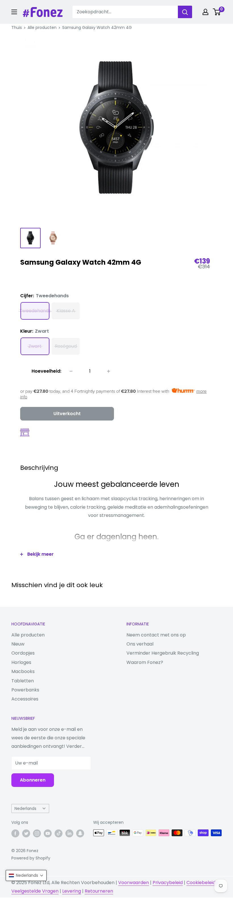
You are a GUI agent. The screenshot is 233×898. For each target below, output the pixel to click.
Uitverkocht (67, 413)
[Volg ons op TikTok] (59, 833)
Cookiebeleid (200, 882)
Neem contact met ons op (156, 635)
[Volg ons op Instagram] (37, 833)
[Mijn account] (205, 12)
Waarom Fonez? (144, 662)
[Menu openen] (14, 12)
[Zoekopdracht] (185, 12)
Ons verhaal (139, 644)
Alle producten (42, 27)
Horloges (21, 662)
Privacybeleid (168, 882)
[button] (26, 875)
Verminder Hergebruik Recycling (162, 653)
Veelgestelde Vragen (35, 891)
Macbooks (23, 671)
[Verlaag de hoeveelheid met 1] (71, 371)
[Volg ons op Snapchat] (80, 833)
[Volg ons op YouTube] (48, 833)
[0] (216, 12)
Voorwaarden (133, 882)
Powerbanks (25, 690)
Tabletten (22, 681)
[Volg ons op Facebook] (15, 833)
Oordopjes (23, 653)
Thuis (16, 27)
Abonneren (32, 780)
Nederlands (25, 808)
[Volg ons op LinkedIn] (69, 833)
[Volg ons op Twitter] (26, 833)
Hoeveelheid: (46, 371)
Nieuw (17, 644)
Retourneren (99, 891)
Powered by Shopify (30, 858)
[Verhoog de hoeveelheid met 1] (109, 371)
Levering (71, 891)
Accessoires (24, 699)
